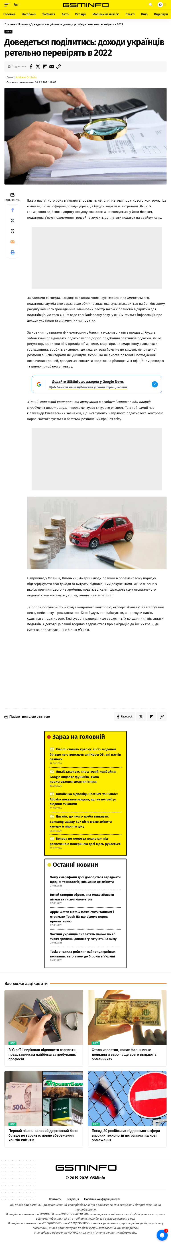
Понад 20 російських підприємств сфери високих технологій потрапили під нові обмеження (126, 1135)
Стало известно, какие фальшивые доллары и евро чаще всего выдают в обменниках (124, 1054)
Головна (9, 24)
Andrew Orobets (26, 77)
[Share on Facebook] (31, 66)
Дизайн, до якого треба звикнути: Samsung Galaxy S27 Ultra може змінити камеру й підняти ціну (81, 821)
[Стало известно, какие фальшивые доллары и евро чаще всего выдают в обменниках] (127, 1017)
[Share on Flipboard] (45, 66)
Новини (23, 24)
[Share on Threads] (12, 231)
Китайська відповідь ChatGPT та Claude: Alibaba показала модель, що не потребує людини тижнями (84, 799)
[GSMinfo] (85, 4)
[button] (8, 5)
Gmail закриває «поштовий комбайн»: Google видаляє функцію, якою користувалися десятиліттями (83, 777)
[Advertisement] (97, 258)
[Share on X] (38, 66)
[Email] (52, 66)
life (8, 31)
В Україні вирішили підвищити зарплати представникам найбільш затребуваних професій (42, 1054)
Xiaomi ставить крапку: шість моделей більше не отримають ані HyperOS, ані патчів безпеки (85, 754)
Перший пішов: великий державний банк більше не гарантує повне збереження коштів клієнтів (43, 1135)
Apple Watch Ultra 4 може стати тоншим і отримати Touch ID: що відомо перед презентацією (82, 916)
